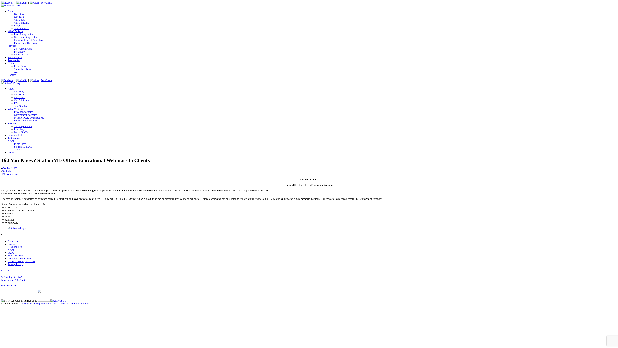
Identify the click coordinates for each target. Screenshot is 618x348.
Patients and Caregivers (26, 43)
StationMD (8, 171)
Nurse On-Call (21, 54)
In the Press (20, 66)
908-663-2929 (8, 285)
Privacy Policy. (81, 303)
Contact (12, 74)
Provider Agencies (23, 34)
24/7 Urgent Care (23, 48)
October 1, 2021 (10, 168)
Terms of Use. (66, 303)
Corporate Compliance (19, 258)
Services (12, 45)
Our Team (19, 16)
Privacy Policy (15, 264)
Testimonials (14, 60)
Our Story (19, 14)
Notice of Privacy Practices (21, 261)
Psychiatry (19, 51)
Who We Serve (15, 31)
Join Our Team (21, 28)
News (11, 63)
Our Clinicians (21, 22)
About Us (13, 241)
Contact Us (5, 271)
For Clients (46, 2)
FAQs (17, 25)
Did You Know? (10, 174)
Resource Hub (15, 57)
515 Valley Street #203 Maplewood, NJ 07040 (13, 278)
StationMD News (23, 69)
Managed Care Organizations (29, 40)
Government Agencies (25, 37)
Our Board (19, 19)
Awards (18, 72)
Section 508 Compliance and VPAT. (40, 303)
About (11, 11)
